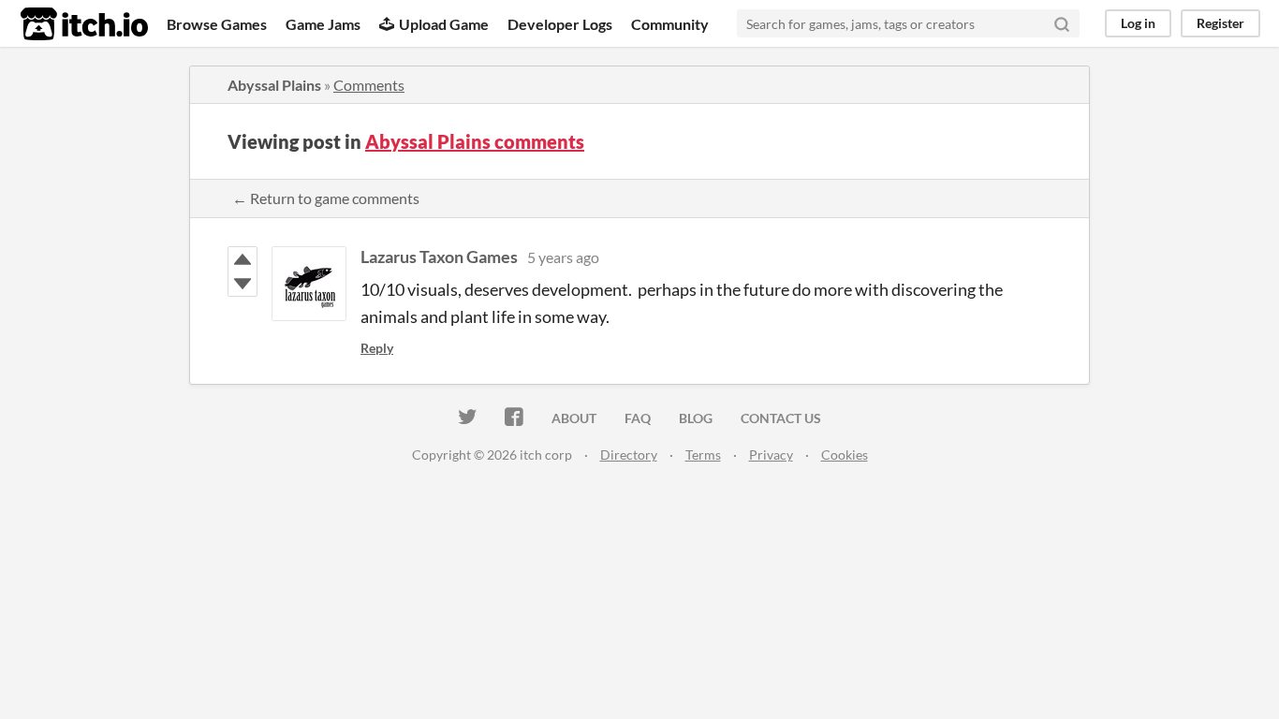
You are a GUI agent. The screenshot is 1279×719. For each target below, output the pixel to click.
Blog (696, 418)
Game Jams (323, 24)
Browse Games (217, 24)
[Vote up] (242, 259)
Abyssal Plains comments (474, 141)
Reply (376, 348)
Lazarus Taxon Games (439, 256)
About (573, 418)
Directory (628, 454)
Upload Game (444, 24)
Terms (703, 454)
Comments (368, 85)
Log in (1138, 23)
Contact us (781, 418)
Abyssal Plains (274, 85)
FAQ (638, 418)
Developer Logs (559, 24)
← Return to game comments (325, 198)
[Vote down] (242, 283)
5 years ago (563, 257)
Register (1220, 23)
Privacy (771, 454)
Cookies (844, 454)
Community (670, 24)
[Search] (1062, 23)
